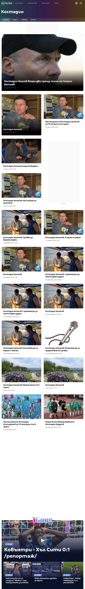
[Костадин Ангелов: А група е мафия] (63, 222)
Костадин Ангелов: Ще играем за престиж (19, 201)
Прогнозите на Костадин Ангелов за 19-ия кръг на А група (62, 122)
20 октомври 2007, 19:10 (53, 314)
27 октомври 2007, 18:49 (53, 280)
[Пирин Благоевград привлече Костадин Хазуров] (63, 406)
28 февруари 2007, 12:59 (53, 427)
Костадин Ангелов (12, 129)
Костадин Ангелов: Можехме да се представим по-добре (62, 349)
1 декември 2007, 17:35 (10, 243)
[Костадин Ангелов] (21, 259)
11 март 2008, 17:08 (9, 169)
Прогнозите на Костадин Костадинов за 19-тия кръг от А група (19, 424)
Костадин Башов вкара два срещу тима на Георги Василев (38, 83)
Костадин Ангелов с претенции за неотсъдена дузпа (62, 275)
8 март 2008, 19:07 (9, 206)
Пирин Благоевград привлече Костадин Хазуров (59, 423)
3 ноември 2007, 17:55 (52, 240)
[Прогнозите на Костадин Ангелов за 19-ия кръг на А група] (63, 106)
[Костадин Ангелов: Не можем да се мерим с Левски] (21, 333)
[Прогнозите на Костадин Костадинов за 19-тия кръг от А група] (21, 406)
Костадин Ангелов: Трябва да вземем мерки (18, 238)
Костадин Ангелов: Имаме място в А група (21, 386)
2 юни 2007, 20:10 (9, 390)
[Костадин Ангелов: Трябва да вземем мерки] (21, 222)
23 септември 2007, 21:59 (53, 353)
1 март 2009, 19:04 (10, 87)
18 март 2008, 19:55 (9, 132)
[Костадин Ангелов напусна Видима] (21, 151)
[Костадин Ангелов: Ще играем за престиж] (21, 185)
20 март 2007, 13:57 (9, 429)
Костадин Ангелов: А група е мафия (63, 237)
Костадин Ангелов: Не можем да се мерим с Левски (20, 349)
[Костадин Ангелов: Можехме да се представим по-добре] (63, 333)
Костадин (12, 11)
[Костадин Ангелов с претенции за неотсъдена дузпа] (63, 259)
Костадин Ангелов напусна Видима (20, 166)
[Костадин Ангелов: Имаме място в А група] (21, 370)
